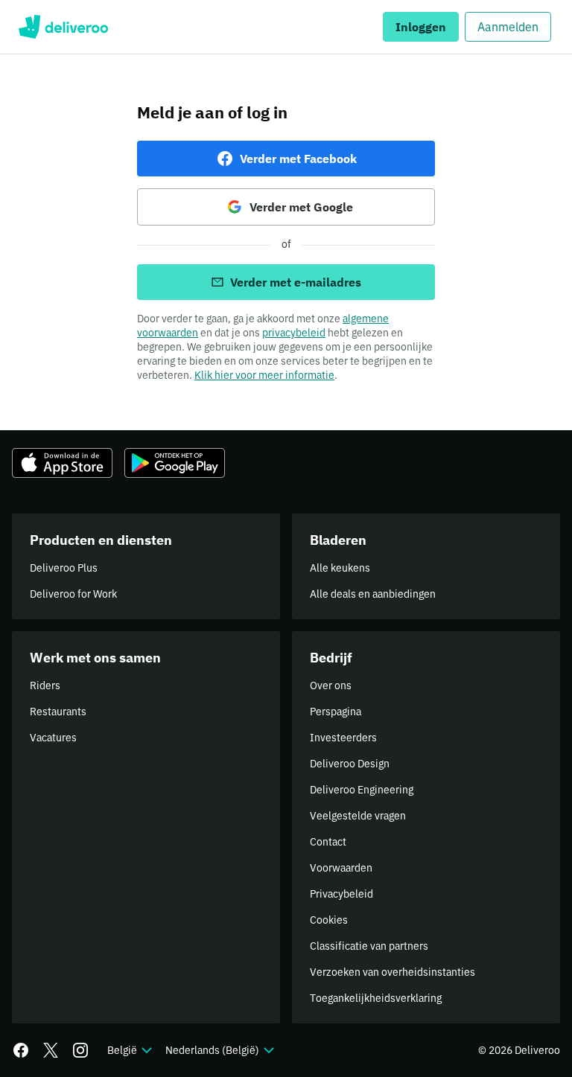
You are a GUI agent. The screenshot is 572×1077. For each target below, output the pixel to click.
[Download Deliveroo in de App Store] (62, 463)
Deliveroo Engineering (361, 789)
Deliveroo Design (350, 763)
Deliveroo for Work (73, 594)
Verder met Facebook (298, 158)
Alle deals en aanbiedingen (373, 594)
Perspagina (335, 711)
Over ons (331, 685)
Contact (328, 842)
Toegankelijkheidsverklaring (376, 998)
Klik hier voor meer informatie (264, 375)
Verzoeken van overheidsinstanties (392, 972)
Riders (45, 685)
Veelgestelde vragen (358, 815)
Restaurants (58, 711)
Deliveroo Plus (64, 568)
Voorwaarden (341, 868)
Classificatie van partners (369, 946)
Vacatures (53, 737)
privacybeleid (293, 332)
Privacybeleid (341, 894)
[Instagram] (80, 1050)
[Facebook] (21, 1050)
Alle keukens (340, 568)
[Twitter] (51, 1050)
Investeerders (343, 737)
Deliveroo (63, 27)
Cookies (329, 920)
